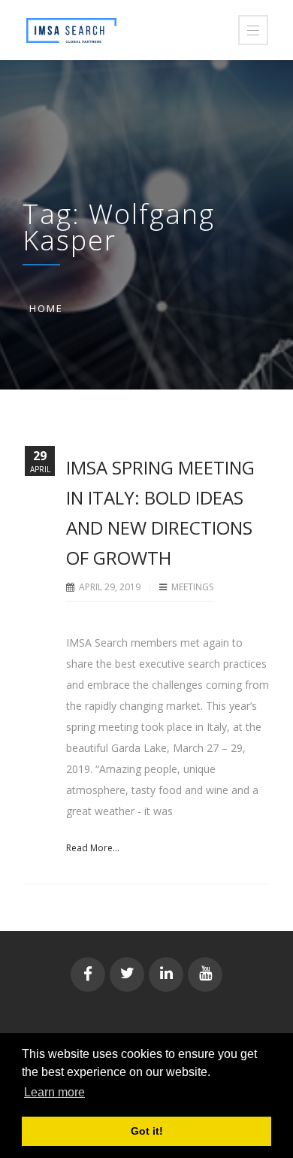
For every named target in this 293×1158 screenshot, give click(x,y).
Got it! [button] (147, 1131)
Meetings (192, 587)
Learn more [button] (54, 1092)
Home (46, 308)
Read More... (92, 847)
